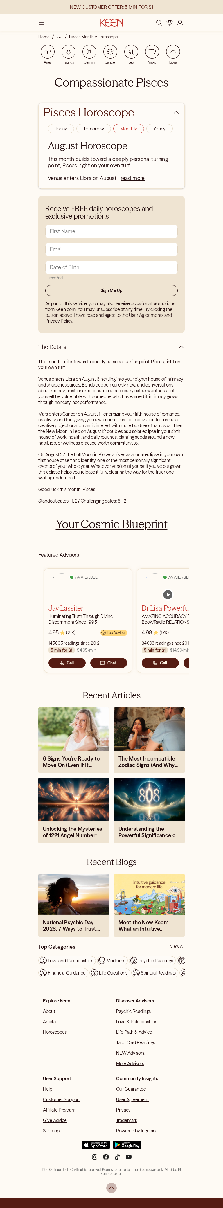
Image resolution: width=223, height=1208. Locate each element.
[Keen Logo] (111, 23)
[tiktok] (117, 1159)
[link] (167, 594)
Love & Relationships (136, 1021)
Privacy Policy (58, 321)
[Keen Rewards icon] (169, 22)
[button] (61, 128)
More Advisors (130, 1063)
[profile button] (180, 22)
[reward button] (169, 22)
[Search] (159, 22)
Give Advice (55, 1120)
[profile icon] (180, 22)
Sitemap (51, 1131)
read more (133, 178)
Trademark (126, 1120)
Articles (50, 1021)
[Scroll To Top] (111, 1188)
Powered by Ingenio (136, 1131)
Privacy (123, 1110)
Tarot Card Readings (135, 1042)
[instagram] (94, 1159)
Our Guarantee (131, 1089)
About (49, 1011)
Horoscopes (55, 1032)
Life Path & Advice (134, 1032)
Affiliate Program (59, 1110)
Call (70, 663)
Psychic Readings (133, 1011)
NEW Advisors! (130, 1053)
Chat (111, 663)
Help (47, 1089)
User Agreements (146, 315)
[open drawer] (41, 22)
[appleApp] (96, 1147)
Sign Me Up (111, 290)
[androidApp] (127, 1147)
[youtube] (128, 1159)
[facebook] (105, 1159)
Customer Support (61, 1099)
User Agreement (132, 1099)
